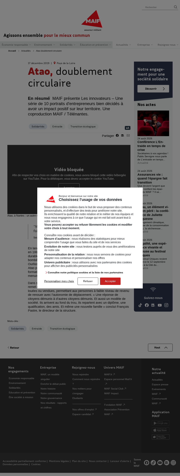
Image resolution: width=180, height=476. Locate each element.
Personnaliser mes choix (59, 281)
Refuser (88, 281)
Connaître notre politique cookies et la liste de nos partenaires (85, 272)
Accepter (110, 281)
